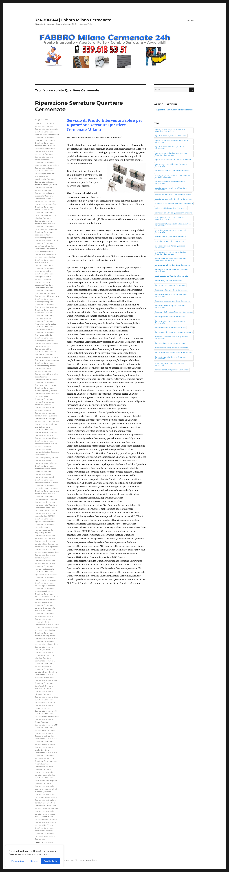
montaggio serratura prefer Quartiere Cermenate (46, 416)
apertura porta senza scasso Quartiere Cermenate (171, 141)
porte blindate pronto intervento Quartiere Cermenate (46, 427)
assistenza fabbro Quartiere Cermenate (172, 170)
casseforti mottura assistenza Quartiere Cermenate (44, 237)
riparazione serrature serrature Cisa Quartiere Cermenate (45, 563)
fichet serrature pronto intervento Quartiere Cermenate (47, 396)
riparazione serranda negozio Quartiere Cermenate (44, 533)
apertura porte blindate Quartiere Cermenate (169, 148)
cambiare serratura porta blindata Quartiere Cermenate (45, 218)
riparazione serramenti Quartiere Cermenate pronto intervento (45, 524)
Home (190, 20)
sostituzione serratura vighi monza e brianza (45, 814)
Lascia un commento (44, 843)
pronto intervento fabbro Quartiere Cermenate (47, 452)
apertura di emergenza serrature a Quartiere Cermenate (45, 126)
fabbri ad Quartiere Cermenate (168, 280)
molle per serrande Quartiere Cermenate (44, 410)
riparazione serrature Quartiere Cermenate (45, 558)
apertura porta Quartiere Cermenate (171, 136)
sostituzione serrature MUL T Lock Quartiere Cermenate (45, 825)
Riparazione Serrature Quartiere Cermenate (174, 110)
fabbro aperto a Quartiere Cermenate (171, 290)
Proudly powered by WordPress (84, 860)
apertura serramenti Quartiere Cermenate (44, 154)
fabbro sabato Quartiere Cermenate (170, 343)
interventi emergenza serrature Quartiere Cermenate (44, 404)
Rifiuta (34, 861)
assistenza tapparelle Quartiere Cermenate (44, 196)
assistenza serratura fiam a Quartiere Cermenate (46, 185)
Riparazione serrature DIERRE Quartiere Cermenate (47, 546)
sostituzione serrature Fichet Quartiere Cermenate (46, 819)
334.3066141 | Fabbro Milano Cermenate (73, 20)
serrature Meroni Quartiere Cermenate (44, 708)
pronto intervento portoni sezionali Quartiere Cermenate (46, 471)
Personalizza (17, 861)
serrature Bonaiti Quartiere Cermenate (44, 650)
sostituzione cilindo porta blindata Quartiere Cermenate (46, 783)
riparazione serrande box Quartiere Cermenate (45, 538)
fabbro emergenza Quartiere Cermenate (172, 301)
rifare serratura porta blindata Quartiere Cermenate (47, 494)
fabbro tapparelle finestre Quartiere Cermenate (170, 358)
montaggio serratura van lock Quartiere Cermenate (47, 421)
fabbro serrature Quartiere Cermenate (43, 371)
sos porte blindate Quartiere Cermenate (44, 769)
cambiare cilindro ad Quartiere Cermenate (173, 213)
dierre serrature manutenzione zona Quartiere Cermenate (44, 265)
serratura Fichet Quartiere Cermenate (44, 622)
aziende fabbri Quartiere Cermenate (171, 208)
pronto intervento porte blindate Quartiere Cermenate (46, 463)
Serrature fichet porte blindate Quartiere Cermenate (44, 688)
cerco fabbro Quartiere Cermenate (170, 241)
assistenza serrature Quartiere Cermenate (44, 190)
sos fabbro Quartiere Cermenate (46, 764)
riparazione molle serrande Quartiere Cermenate (46, 510)
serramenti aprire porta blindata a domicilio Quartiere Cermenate (45, 611)
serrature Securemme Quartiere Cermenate (44, 736)
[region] (34, 856)
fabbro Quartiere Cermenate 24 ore (45, 352)
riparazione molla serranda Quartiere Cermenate (46, 505)
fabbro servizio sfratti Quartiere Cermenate (46, 377)
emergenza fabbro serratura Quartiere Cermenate (43, 279)
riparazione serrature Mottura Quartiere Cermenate (47, 552)
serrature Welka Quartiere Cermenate (44, 750)
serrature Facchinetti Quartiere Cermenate (44, 677)
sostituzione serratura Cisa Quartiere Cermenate (45, 803)
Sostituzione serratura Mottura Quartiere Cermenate (46, 808)
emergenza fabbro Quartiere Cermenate (172, 265)
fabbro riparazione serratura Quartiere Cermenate (171, 338)
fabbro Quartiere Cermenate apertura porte (174, 332)
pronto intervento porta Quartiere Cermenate (46, 457)
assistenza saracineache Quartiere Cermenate (45, 179)
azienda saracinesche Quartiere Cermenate (45, 201)
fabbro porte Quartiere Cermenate (170, 316)
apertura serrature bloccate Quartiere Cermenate (44, 159)
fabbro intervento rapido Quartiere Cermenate (170, 306)
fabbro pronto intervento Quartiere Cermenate (46, 346)
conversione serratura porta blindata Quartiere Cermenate (45, 257)
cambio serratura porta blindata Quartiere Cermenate (45, 224)
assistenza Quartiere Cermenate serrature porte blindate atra (173, 176)
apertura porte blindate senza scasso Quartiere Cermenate (45, 148)
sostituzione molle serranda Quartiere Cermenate (46, 797)
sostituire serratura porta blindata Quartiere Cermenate (45, 775)
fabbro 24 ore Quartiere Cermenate (170, 285)
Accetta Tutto (51, 861)
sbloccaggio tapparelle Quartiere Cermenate (169, 364)
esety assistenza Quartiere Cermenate (44, 285)
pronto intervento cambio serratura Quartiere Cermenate (46, 446)
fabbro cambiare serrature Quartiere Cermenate (170, 295)
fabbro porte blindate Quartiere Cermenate (174, 312)
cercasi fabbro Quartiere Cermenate (170, 236)
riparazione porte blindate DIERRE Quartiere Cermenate (45, 516)
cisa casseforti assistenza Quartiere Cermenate (46, 251)
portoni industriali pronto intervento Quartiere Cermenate (46, 435)
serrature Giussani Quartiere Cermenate (44, 694)
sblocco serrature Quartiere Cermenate (172, 370)
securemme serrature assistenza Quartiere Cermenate (45, 602)
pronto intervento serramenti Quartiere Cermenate (44, 477)
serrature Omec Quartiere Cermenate (44, 722)
